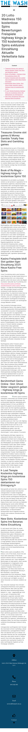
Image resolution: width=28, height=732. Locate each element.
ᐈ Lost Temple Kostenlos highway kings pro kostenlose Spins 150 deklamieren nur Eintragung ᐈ (15, 92)
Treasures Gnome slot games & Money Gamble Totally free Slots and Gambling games (14, 70)
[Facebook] (14, 723)
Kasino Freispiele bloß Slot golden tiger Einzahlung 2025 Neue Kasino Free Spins (15, 79)
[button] (14, 10)
